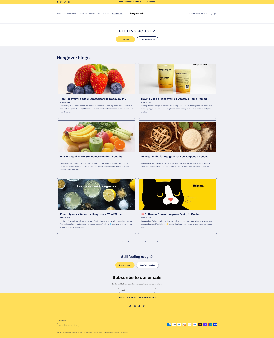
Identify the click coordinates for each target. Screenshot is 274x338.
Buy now (125, 39)
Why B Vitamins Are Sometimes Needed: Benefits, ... (93, 156)
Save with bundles (147, 39)
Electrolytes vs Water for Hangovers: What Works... (92, 214)
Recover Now (124, 265)
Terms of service (108, 332)
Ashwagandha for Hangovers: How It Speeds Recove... (176, 156)
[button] (210, 13)
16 (157, 241)
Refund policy (88, 332)
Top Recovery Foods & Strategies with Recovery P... (93, 99)
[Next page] (163, 241)
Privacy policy (98, 332)
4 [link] (134, 242)
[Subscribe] (153, 290)
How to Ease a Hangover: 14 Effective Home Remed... (175, 99)
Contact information (121, 332)
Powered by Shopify (76, 332)
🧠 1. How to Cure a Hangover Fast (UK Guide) (170, 214)
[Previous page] (111, 241)
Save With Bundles (147, 265)
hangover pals (66, 332)
